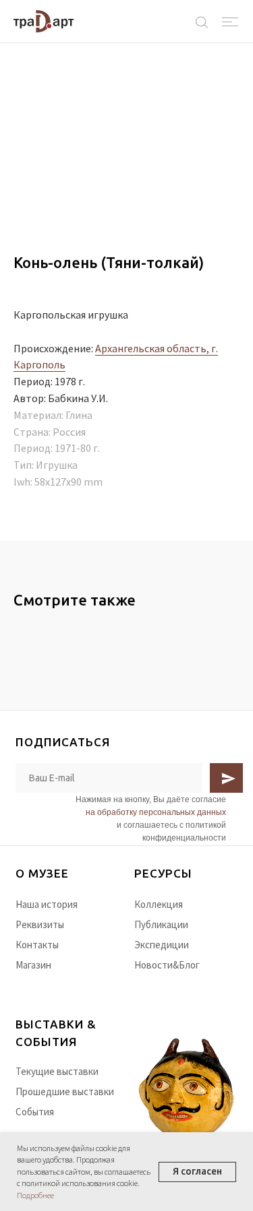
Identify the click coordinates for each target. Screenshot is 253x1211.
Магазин (33, 964)
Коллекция (158, 904)
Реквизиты (40, 924)
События (35, 1111)
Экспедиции (161, 944)
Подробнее (35, 1195)
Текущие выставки (57, 1071)
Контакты (37, 944)
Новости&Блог (167, 964)
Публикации (161, 924)
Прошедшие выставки (65, 1091)
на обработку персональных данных (156, 812)
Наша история (47, 904)
